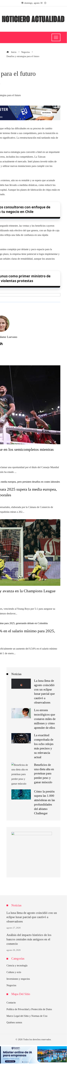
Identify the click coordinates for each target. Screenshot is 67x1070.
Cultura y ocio (13, 972)
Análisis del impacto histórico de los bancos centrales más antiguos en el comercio (28, 939)
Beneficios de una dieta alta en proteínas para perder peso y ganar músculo (44, 773)
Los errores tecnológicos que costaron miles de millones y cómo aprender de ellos (44, 718)
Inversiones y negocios (18, 978)
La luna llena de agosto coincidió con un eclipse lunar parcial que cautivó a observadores (31, 917)
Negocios (11, 985)
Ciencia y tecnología (16, 965)
